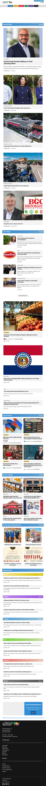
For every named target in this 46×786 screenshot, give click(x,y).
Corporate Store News (21, 278)
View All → (41, 24)
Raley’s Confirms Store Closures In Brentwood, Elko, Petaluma (17, 643)
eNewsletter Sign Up (6, 767)
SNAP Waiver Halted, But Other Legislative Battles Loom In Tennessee (12, 497)
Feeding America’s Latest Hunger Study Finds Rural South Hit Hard (18, 630)
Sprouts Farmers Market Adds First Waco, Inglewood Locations (18, 651)
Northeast (31, 5)
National (36, 5)
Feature (5, 389)
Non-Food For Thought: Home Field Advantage (10, 464)
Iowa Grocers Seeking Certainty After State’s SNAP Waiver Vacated (33, 519)
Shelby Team (7, 70)
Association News (20, 265)
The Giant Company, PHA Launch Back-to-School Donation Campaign (19, 609)
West (26, 5)
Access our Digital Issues (7, 769)
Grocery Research (7, 400)
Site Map (4, 764)
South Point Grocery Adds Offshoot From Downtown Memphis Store (32, 497)
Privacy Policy (4, 780)
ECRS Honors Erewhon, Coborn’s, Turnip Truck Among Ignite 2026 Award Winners (22, 578)
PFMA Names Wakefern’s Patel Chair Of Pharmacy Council (16, 600)
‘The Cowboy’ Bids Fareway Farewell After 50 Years (16, 391)
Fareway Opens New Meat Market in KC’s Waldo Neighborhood (17, 146)
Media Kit (4, 753)
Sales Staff (4, 751)
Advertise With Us (5, 750)
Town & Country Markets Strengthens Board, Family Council (17, 108)
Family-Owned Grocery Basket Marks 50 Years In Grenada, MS (12, 519)
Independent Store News (8, 144)
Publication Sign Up (6, 765)
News (18, 250)
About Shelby (4, 745)
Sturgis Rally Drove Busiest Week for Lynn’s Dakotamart (16, 185)
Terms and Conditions (6, 782)
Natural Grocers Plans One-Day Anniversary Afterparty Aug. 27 (17, 671)
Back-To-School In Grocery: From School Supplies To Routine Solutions (33, 438)
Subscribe (33, 712)
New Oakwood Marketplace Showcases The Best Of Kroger (17, 622)
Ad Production (5, 754)
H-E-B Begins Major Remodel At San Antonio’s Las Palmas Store (18, 664)
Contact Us (4, 771)
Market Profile (6, 376)
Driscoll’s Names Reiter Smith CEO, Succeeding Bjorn (25, 238)
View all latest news (23, 295)
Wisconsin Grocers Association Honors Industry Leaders (16, 586)
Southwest (21, 5)
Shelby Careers (5, 748)
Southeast (10, 5)
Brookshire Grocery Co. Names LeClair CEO (13, 223)
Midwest (15, 5)
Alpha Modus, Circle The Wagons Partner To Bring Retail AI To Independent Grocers (22, 694)
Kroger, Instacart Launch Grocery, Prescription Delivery (16, 684)
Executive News (6, 221)
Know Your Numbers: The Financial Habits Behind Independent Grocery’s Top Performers (33, 465)
